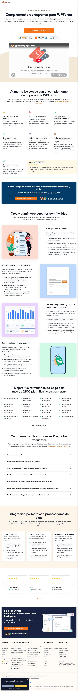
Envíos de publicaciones (33, 652)
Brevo (45, 659)
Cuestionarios (31, 663)
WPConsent (62, 659)
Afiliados (4, 654)
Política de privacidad (18, 678)
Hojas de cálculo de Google (51, 648)
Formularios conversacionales (18, 650)
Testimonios (5, 648)
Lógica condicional (16, 648)
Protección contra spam (33, 656)
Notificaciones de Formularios (18, 660)
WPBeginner (62, 654)
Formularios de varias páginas (35, 646)
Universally (62, 661)
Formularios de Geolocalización (15, 667)
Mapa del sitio (27, 678)
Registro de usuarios (32, 661)
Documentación (63, 648)
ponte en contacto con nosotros (58, 446)
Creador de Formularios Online (19, 646)
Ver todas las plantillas (39, 425)
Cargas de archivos (16, 662)
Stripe (45, 661)
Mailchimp (46, 646)
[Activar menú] (75, 2)
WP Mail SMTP (62, 656)
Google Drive (47, 654)
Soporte (61, 646)
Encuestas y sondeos (32, 659)
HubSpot (46, 652)
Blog (3, 656)
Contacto (4, 650)
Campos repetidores (32, 648)
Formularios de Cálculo (17, 664)
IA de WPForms (31, 665)
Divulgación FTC (6, 659)
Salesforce (46, 650)
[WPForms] (6, 2)
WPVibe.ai (62, 652)
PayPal (45, 663)
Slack (45, 656)
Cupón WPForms (35, 678)
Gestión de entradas (16, 656)
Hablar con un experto (55, 198)
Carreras (4, 646)
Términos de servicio (7, 678)
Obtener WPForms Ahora (38, 30)
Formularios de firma (32, 654)
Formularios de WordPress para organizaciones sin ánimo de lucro (67, 665)
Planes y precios (63, 650)
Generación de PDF (32, 650)
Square (46, 665)
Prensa (3, 652)
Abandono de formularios (17, 658)
